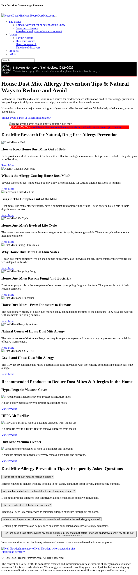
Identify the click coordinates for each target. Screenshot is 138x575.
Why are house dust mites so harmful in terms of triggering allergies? (39, 491)
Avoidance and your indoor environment (39, 31)
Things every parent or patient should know (26, 117)
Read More (7, 165)
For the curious (24, 37)
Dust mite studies (25, 41)
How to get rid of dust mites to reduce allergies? (28, 477)
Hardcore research (26, 44)
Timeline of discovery (28, 47)
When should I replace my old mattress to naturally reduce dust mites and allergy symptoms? (51, 519)
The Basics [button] (15, 21)
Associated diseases (27, 28)
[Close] (2, 13)
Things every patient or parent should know (40, 24)
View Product (9, 408)
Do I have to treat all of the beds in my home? (27, 505)
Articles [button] (13, 34)
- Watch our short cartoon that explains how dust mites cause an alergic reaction (75, 127)
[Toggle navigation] (55, 16)
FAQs (12, 53)
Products (14, 50)
